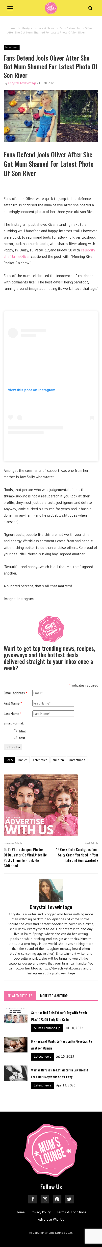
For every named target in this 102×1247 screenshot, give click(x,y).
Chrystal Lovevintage (22, 83)
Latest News (11, 47)
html (22, 731)
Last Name (13, 713)
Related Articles (19, 995)
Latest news (42, 1056)
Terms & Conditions (71, 1212)
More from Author (54, 995)
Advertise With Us (51, 1219)
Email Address (15, 693)
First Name (13, 703)
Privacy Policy (41, 1212)
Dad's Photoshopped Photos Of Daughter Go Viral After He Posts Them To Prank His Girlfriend (25, 857)
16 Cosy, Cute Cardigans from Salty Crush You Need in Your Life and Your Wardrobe (77, 855)
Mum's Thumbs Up (47, 1028)
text (22, 738)
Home (20, 1212)
